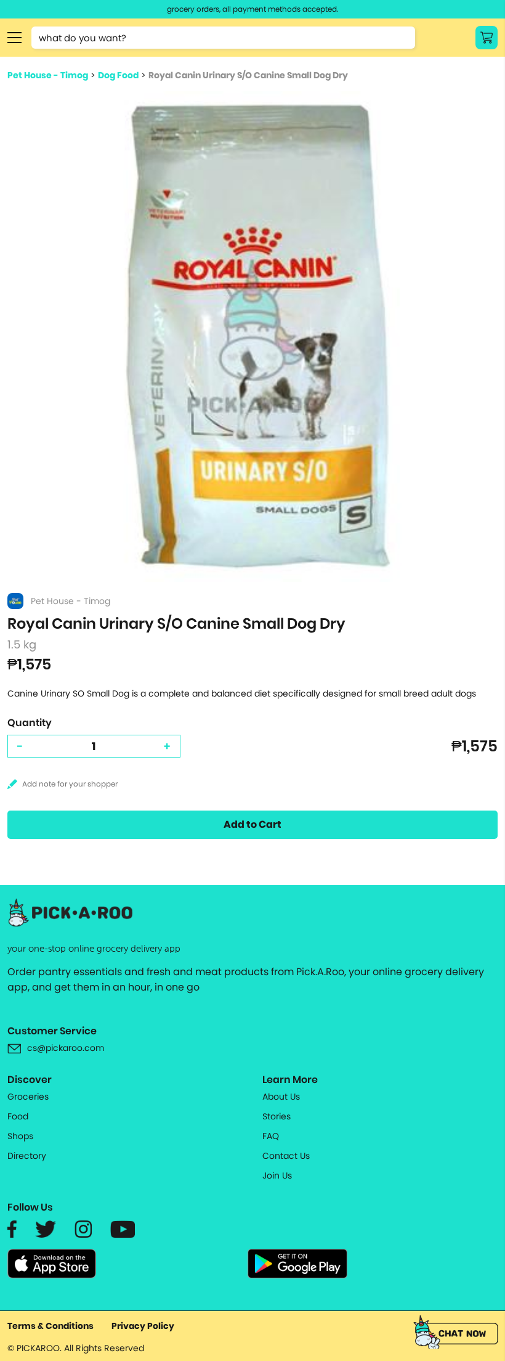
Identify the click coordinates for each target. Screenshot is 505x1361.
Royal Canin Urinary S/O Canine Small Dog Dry (248, 75)
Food (17, 1116)
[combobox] (223, 38)
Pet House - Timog (47, 75)
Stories (276, 1116)
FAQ (270, 1136)
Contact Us (286, 1156)
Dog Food (118, 75)
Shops (20, 1136)
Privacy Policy (142, 1326)
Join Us (277, 1175)
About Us (281, 1096)
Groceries (28, 1096)
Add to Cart (252, 824)
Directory (26, 1156)
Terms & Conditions (50, 1326)
